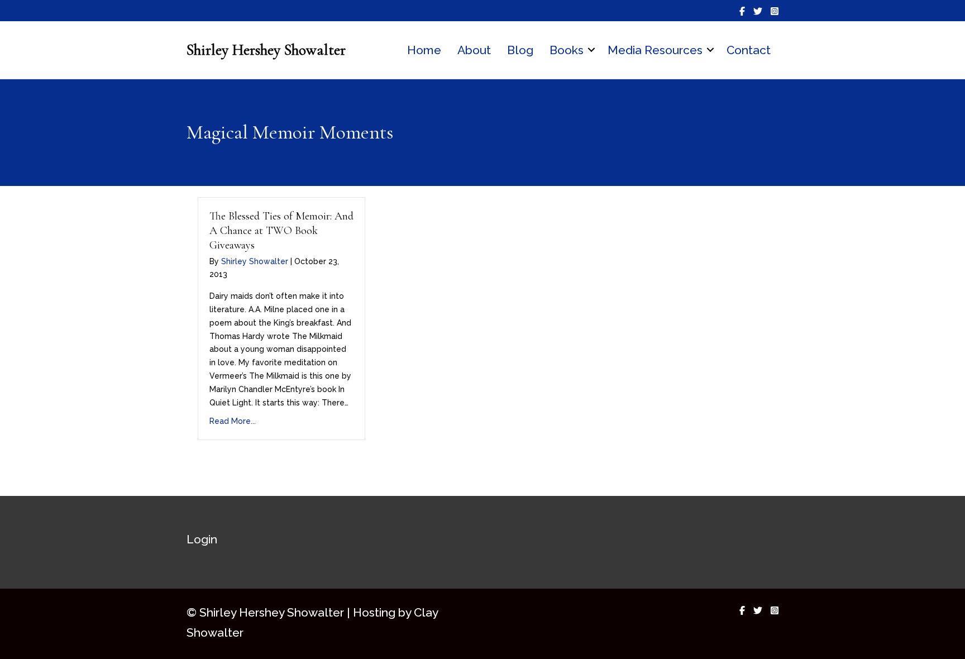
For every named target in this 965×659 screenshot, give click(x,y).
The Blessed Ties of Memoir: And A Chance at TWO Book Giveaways (281, 230)
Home (424, 50)
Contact (749, 50)
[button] (591, 50)
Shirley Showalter (254, 261)
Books (567, 50)
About (474, 50)
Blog (520, 50)
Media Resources (655, 50)
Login (202, 539)
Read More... (232, 421)
